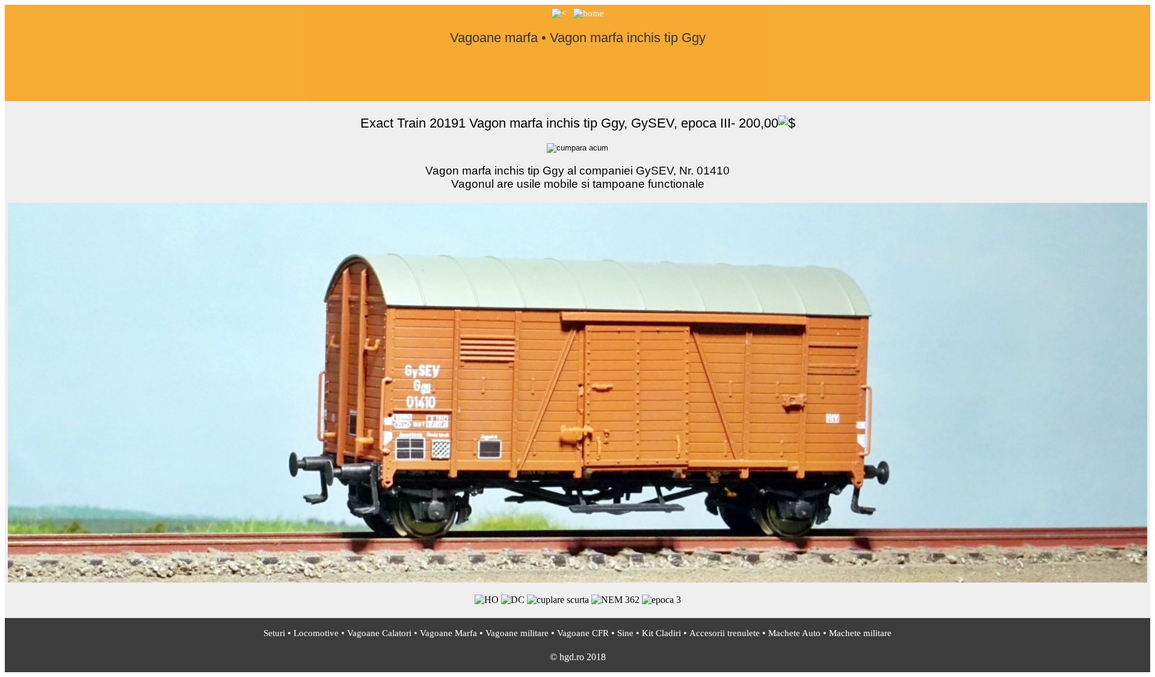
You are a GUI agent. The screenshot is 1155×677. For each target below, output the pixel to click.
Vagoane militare (517, 633)
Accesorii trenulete (724, 633)
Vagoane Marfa (448, 633)
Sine (625, 633)
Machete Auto (794, 633)
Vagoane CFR (583, 633)
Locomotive (316, 633)
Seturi (274, 633)
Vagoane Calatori (379, 633)
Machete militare (860, 633)
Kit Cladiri (661, 633)
